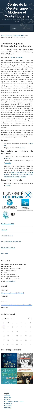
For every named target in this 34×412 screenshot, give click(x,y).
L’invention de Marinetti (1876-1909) (12, 293)
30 (3, 327)
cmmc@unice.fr (11, 281)
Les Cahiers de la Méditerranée (11, 241)
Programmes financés (8, 248)
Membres (7, 399)
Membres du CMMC (7, 224)
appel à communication (18, 172)
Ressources (7, 405)
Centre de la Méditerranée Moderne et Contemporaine (17, 10)
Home (2, 35)
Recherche (9, 35)
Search (30, 28)
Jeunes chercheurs (7, 236)
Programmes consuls (18, 35)
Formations (7, 407)
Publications (8, 403)
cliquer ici (22, 148)
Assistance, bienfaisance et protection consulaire (16, 305)
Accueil (6, 393)
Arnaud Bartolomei (16, 57)
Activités (4, 230)
